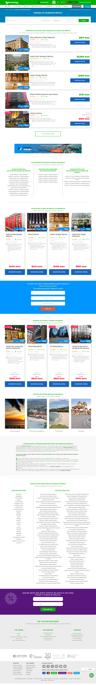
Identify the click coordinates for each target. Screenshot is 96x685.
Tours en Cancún (17, 670)
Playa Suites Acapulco (77, 640)
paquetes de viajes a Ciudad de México (47, 451)
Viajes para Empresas (31, 667)
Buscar (84, 20)
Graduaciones (29, 668)
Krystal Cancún (48, 640)
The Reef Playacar (77, 638)
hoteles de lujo (68, 459)
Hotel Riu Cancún (48, 638)
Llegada (46, 18)
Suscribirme (48, 609)
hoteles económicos (54, 459)
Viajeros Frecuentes (30, 665)
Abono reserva (77, 678)
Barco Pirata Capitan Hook (18, 640)
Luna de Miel (29, 670)
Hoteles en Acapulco (17, 674)
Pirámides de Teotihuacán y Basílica (18, 637)
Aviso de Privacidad (48, 678)
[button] (38, 6)
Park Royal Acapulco (77, 637)
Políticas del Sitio (38, 678)
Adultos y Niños (70, 18)
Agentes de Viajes (64, 678)
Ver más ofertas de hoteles (48, 133)
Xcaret (18, 633)
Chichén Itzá (19, 638)
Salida (56, 18)
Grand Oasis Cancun (48, 633)
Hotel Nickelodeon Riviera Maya (48, 636)
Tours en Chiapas (17, 672)
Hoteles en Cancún (17, 665)
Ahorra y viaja (51, 680)
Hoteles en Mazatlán (17, 667)
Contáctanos (30, 678)
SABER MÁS (48, 309)
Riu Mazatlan (48, 634)
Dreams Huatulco (77, 633)
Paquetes (28, 672)
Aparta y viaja (43, 680)
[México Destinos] (12, 2)
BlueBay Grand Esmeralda (77, 635)
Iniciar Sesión (74, 2)
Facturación (55, 678)
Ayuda (70, 678)
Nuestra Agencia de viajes (20, 678)
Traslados (28, 674)
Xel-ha (18, 635)
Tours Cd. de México (17, 668)
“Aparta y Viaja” (45, 461)
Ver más (54, 47)
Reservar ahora (80, 42)
